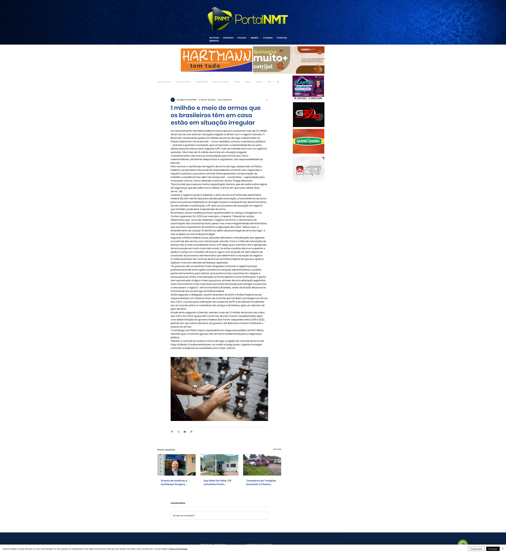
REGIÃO (255, 37)
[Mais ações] (266, 99)
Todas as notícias (163, 82)
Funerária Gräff (201, 82)
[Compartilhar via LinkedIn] (185, 431)
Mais (269, 82)
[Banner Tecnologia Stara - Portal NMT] (216, 60)
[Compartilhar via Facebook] (172, 431)
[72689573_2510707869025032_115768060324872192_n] (308, 169)
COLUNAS (268, 37)
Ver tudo (277, 449)
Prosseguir (492, 548)
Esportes (259, 82)
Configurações (476, 548)
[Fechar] (502, 549)
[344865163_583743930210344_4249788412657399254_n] (308, 114)
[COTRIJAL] (288, 60)
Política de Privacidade (178, 548)
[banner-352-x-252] (307, 141)
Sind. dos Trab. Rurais (221, 82)
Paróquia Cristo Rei (183, 82)
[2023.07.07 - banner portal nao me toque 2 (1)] (307, 88)
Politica (248, 82)
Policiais (237, 82)
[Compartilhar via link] (191, 431)
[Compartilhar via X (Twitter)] (178, 431)
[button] (278, 82)
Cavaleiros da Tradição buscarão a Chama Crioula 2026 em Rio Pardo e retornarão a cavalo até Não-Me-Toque (261, 482)
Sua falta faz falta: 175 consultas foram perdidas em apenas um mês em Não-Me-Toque (219, 482)
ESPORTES (229, 37)
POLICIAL (241, 37)
